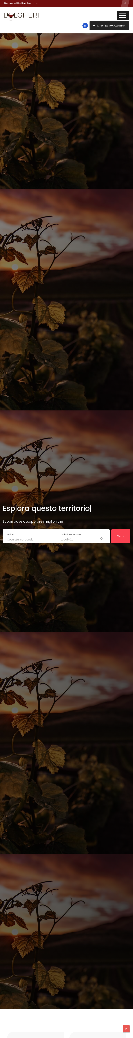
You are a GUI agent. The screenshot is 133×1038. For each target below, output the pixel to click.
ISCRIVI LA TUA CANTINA (110, 25)
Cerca (121, 536)
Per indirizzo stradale (71, 534)
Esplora (10, 534)
